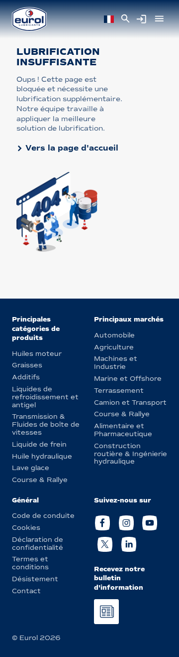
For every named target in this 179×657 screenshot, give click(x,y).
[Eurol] (29, 19)
